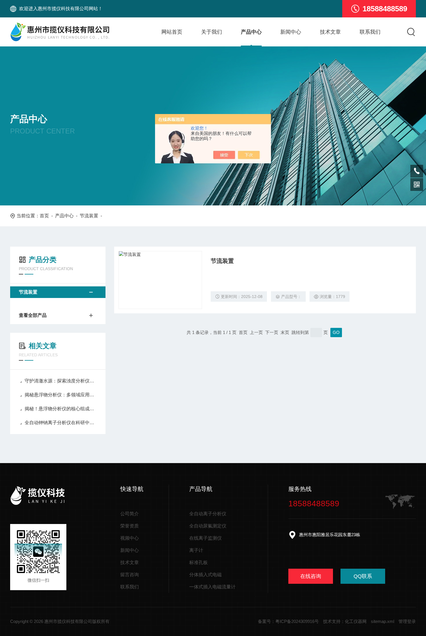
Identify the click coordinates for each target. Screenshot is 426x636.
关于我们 (211, 32)
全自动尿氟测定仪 (207, 525)
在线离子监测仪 (205, 538)
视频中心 (129, 538)
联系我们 (370, 32)
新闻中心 (290, 32)
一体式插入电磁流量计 (212, 586)
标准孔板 (198, 562)
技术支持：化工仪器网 (345, 621)
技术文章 (330, 32)
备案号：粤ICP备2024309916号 (288, 621)
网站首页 (171, 32)
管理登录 (407, 621)
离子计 (196, 550)
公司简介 (129, 513)
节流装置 (89, 215)
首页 (44, 215)
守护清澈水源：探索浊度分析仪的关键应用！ (61, 380)
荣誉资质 (129, 525)
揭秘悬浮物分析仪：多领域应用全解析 (61, 394)
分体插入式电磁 (205, 574)
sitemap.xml (382, 621)
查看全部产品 (33, 315)
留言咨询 (129, 574)
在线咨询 (310, 576)
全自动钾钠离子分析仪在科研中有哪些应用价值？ (61, 422)
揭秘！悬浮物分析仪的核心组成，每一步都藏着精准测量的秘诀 (61, 408)
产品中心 (251, 32)
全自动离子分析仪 (207, 513)
